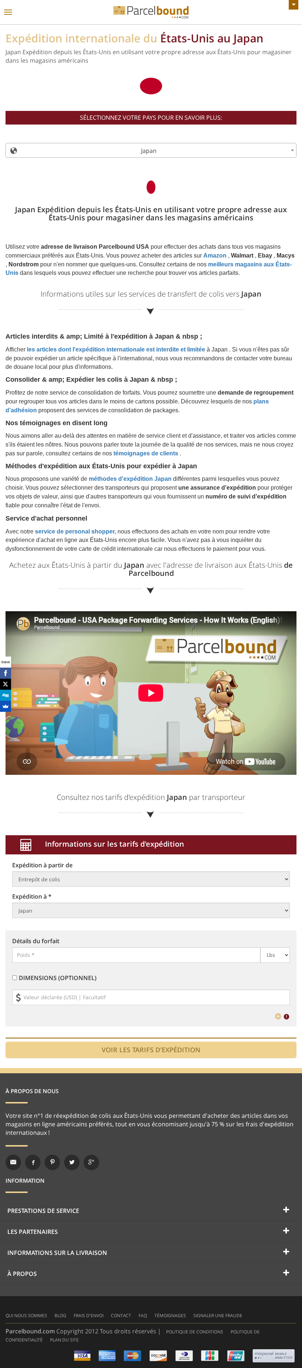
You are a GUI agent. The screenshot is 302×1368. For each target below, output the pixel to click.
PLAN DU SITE (64, 1340)
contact (121, 1315)
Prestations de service (43, 1211)
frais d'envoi (88, 1315)
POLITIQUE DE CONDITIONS (194, 1332)
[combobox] (151, 150)
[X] (5, 684)
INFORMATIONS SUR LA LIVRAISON (57, 1253)
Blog (60, 1315)
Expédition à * (32, 896)
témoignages (170, 1315)
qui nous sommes (26, 1315)
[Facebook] (5, 673)
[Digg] (5, 695)
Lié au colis (151, 12)
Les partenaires (32, 1232)
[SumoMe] (5, 706)
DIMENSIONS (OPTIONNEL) (57, 978)
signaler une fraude (217, 1315)
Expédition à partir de (42, 865)
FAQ (142, 1315)
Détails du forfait (35, 941)
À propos (22, 1274)
